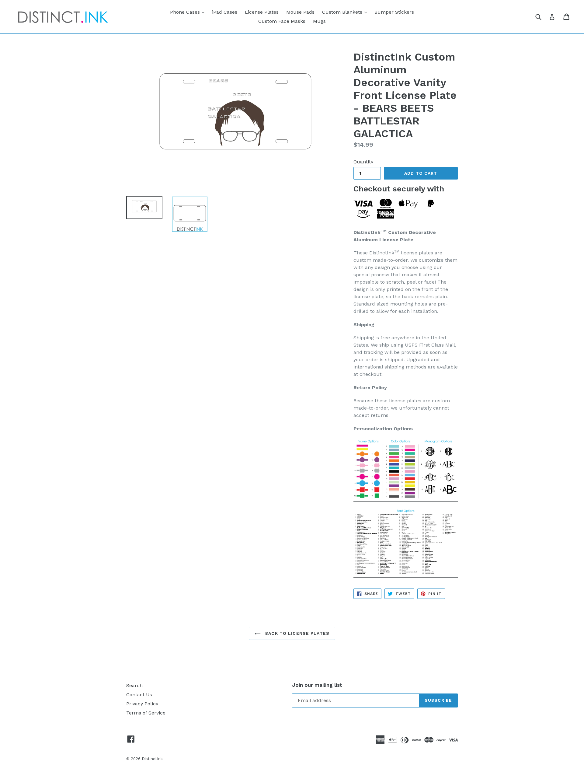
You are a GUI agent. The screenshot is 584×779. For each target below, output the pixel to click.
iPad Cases (224, 12)
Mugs (319, 21)
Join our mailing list (317, 685)
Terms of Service (145, 713)
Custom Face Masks (281, 21)
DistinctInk (152, 758)
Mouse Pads (300, 12)
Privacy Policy (142, 704)
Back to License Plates (296, 633)
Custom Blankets (346, 12)
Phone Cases (188, 12)
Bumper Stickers (394, 12)
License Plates (262, 12)
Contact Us (139, 694)
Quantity (363, 162)
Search (134, 685)
